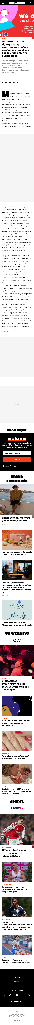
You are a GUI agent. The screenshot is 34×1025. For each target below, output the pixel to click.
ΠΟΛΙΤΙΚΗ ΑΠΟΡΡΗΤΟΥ (17, 990)
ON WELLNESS (17, 633)
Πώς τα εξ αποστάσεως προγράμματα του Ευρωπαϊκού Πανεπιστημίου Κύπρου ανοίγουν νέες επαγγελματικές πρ (16, 587)
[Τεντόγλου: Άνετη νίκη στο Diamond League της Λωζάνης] (17, 945)
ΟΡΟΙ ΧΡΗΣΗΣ (17, 986)
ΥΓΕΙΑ (4, 786)
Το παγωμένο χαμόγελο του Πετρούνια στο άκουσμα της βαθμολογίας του (15, 889)
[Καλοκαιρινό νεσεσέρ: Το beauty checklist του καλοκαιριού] (17, 540)
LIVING (4, 718)
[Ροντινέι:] (17, 907)
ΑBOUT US (17, 981)
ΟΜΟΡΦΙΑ (5, 753)
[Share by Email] (17, 82)
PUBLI (4, 38)
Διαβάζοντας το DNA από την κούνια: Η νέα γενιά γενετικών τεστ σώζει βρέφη (16, 791)
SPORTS (17, 802)
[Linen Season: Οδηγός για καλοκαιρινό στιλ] (17, 501)
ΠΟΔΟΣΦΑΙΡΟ (7, 847)
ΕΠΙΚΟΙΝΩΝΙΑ (17, 973)
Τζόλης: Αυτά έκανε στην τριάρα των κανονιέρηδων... (14, 853)
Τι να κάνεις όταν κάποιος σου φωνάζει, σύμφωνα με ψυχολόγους (16, 723)
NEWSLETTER (17, 1001)
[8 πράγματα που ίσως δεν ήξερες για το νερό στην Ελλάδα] (17, 610)
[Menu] (2, 2)
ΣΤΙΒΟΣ (5, 957)
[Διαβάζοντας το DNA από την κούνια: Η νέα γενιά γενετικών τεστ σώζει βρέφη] (17, 774)
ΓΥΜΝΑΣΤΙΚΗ (7, 884)
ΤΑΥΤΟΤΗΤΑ (17, 977)
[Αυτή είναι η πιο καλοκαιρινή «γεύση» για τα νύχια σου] (17, 741)
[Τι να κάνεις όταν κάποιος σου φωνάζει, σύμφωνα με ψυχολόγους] (17, 706)
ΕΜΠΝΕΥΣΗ (6, 678)
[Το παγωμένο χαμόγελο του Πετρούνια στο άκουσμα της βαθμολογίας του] (17, 872)
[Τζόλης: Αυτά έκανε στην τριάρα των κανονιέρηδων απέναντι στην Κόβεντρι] (17, 831)
